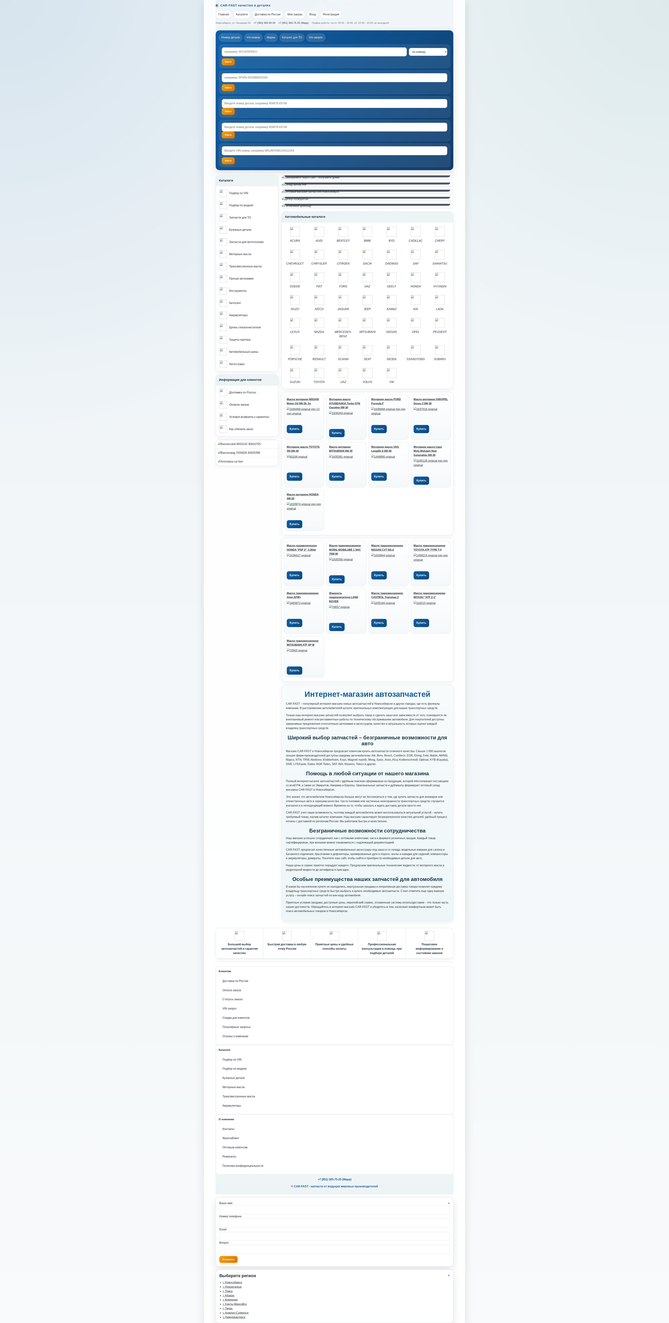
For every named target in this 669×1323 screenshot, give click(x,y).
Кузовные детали (233, 1077)
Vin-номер (253, 37)
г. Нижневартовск (234, 1317)
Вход (312, 14)
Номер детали (230, 37)
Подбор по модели (234, 1068)
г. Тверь (228, 1308)
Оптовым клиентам (234, 1147)
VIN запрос (229, 1008)
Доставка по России (267, 14)
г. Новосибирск (232, 1282)
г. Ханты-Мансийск (235, 1304)
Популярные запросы (236, 1027)
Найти (228, 111)
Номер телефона (230, 1216)
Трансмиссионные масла (238, 1096)
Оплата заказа (231, 990)
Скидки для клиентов (236, 1017)
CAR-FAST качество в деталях (245, 5)
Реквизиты (229, 1156)
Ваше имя (225, 1203)
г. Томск (228, 1291)
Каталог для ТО (292, 37)
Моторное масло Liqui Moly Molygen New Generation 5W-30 (428, 451)
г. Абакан (228, 1295)
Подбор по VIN (232, 1059)
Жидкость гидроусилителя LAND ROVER (343, 597)
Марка (271, 37)
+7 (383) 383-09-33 (264, 22)
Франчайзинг (230, 1138)
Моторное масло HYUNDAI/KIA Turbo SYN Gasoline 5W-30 (344, 403)
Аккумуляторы (231, 1105)
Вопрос (224, 1242)
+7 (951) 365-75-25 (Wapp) (293, 22)
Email (222, 1229)
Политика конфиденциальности (242, 1165)
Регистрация (331, 14)
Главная (223, 14)
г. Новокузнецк (232, 1286)
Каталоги (242, 14)
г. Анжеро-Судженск (235, 1312)
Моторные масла (233, 1087)
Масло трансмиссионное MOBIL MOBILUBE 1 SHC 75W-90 (345, 549)
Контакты (228, 1129)
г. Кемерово (230, 1299)
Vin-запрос (316, 37)
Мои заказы (294, 14)
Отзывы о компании (235, 1036)
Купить (294, 428)
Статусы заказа (232, 999)
